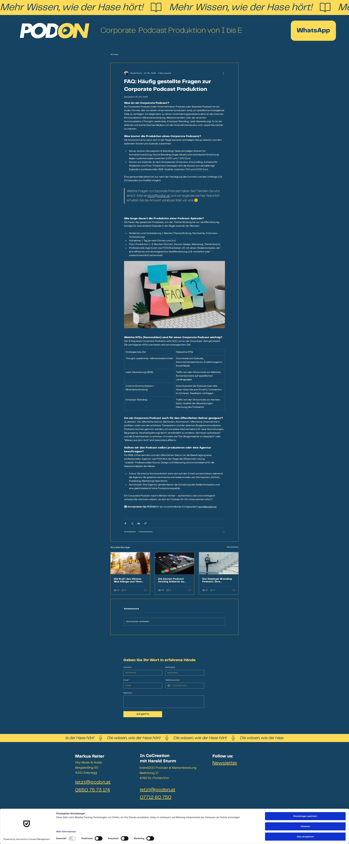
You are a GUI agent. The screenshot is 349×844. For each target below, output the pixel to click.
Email (126, 680)
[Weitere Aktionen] (223, 73)
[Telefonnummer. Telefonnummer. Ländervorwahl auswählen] (170, 685)
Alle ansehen (233, 547)
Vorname (127, 667)
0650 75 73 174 (92, 790)
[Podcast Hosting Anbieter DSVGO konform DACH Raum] (174, 563)
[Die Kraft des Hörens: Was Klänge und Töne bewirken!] (130, 563)
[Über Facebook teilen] (125, 523)
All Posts (114, 54)
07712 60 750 (155, 797)
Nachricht (127, 693)
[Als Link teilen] (145, 523)
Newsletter (224, 763)
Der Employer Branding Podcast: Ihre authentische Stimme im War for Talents (218, 580)
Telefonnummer (172, 680)
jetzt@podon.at (93, 782)
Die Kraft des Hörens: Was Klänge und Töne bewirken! (128, 580)
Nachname (170, 667)
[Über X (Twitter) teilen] (132, 523)
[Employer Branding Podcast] (218, 563)
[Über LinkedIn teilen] (138, 523)
